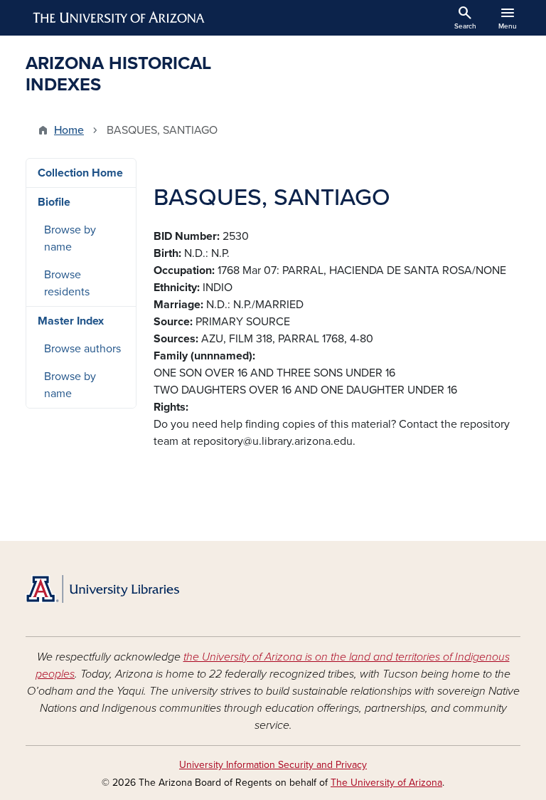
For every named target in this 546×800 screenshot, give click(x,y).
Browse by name (70, 238)
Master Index (71, 321)
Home (69, 130)
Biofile (54, 202)
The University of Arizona (386, 783)
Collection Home (80, 173)
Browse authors (82, 349)
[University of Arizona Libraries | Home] (102, 589)
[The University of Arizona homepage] (119, 18)
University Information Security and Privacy (273, 765)
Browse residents (67, 283)
